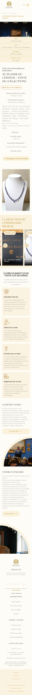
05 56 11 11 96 (16, 648)
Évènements (12, 13)
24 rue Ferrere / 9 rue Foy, (16, 652)
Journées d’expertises (16, 637)
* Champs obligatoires (16, 593)
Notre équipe (16, 602)
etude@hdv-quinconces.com (16, 658)
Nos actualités (16, 610)
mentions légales (16, 590)
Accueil (4, 13)
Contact (16, 614)
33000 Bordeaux (16, 654)
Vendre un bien (16, 625)
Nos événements (16, 606)
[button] (5, 245)
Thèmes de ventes (16, 633)
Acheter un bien (16, 629)
